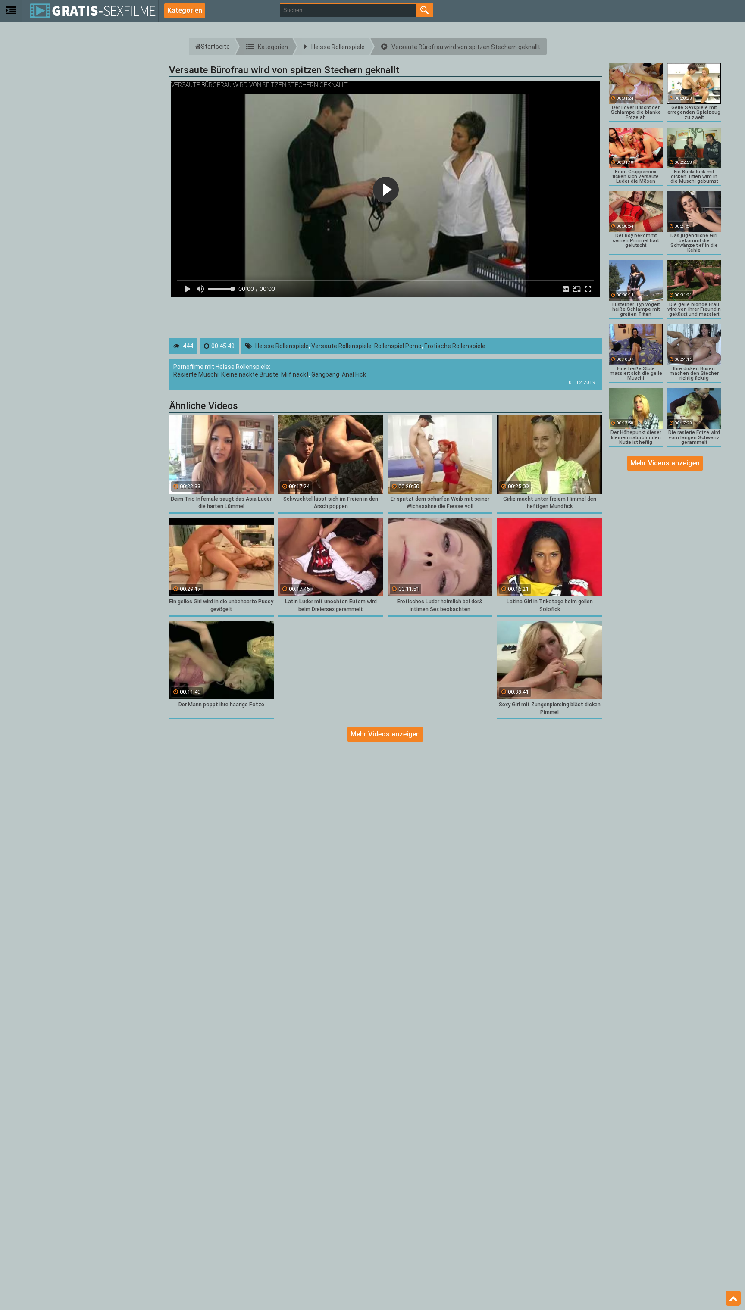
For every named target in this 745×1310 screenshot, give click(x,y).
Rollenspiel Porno (398, 346)
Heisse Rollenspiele (282, 346)
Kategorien (184, 10)
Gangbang (325, 374)
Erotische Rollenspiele (454, 346)
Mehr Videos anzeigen (385, 734)
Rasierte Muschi (196, 374)
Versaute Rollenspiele (341, 346)
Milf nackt (295, 374)
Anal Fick (354, 374)
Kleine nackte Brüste (250, 374)
